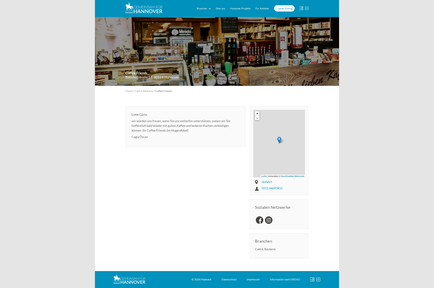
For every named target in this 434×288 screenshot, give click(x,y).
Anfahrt (267, 182)
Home (129, 90)
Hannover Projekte (240, 8)
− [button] (257, 118)
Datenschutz (229, 279)
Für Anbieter (262, 8)
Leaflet (264, 176)
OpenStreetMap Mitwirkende (292, 176)
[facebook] (259, 220)
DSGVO (285, 279)
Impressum (253, 279)
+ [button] (257, 113)
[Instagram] (268, 220)
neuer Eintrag (285, 8)
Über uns (220, 8)
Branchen (202, 8)
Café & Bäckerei (144, 90)
